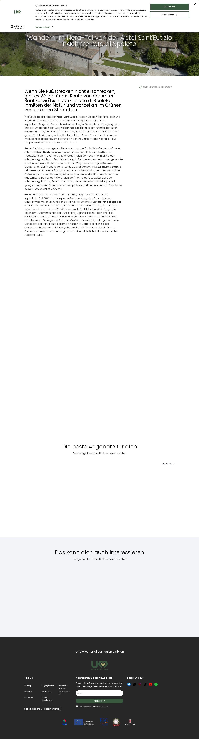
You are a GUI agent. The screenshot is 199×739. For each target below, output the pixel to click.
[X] (134, 684)
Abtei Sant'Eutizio (67, 117)
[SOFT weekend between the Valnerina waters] (85, 503)
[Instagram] (139, 684)
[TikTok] (145, 684)
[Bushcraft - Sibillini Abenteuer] (109, 503)
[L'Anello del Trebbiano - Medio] (62, 503)
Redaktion (28, 698)
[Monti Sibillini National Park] (37, 597)
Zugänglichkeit (48, 686)
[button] (47, 699)
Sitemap (27, 686)
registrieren (99, 700)
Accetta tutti (169, 7)
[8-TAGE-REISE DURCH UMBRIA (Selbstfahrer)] (160, 503)
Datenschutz (47, 692)
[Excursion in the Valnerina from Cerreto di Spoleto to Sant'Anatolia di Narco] (151, 597)
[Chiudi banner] (195, 4)
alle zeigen (167, 463)
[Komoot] (156, 684)
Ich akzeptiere (94, 706)
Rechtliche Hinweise (63, 687)
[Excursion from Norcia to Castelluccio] (65, 597)
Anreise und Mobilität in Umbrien (44, 709)
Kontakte (28, 692)
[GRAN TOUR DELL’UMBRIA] (36, 503)
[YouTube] (150, 684)
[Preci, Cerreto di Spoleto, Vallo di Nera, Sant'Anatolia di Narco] (180, 597)
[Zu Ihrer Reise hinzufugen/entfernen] (46, 472)
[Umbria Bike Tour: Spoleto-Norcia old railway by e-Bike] (133, 503)
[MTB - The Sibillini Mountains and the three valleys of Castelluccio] (122, 597)
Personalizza (168, 15)
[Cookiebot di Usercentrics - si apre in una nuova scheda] (17, 27)
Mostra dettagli (42, 27)
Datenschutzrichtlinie (100, 706)
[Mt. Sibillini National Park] (93, 597)
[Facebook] (129, 684)
